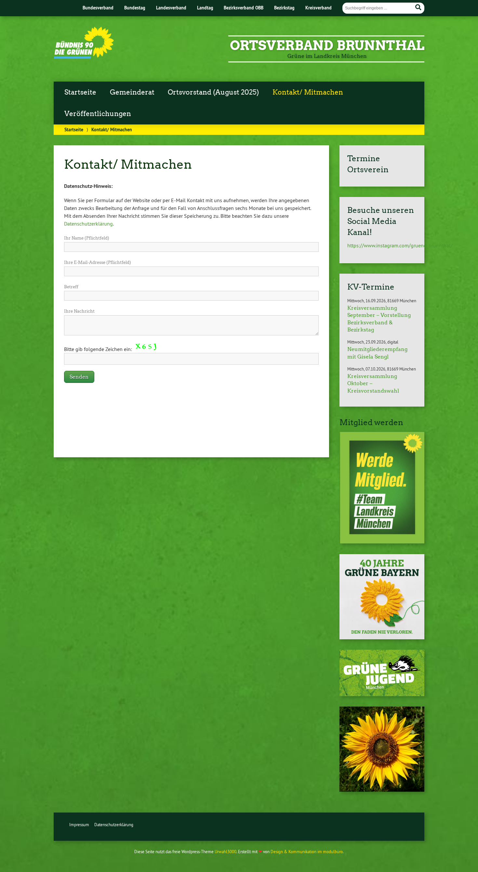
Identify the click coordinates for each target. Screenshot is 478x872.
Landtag (205, 8)
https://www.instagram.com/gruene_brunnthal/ (400, 245)
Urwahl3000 (225, 851)
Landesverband (171, 8)
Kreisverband (318, 8)
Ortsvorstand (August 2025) (213, 92)
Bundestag (134, 8)
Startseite (80, 92)
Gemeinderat (132, 92)
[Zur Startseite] (84, 57)
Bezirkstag (284, 8)
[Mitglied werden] (381, 488)
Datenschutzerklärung (88, 223)
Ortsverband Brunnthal (327, 45)
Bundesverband (98, 8)
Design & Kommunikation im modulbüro (307, 851)
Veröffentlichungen (97, 114)
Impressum (79, 824)
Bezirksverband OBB (243, 8)
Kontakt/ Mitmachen (307, 92)
